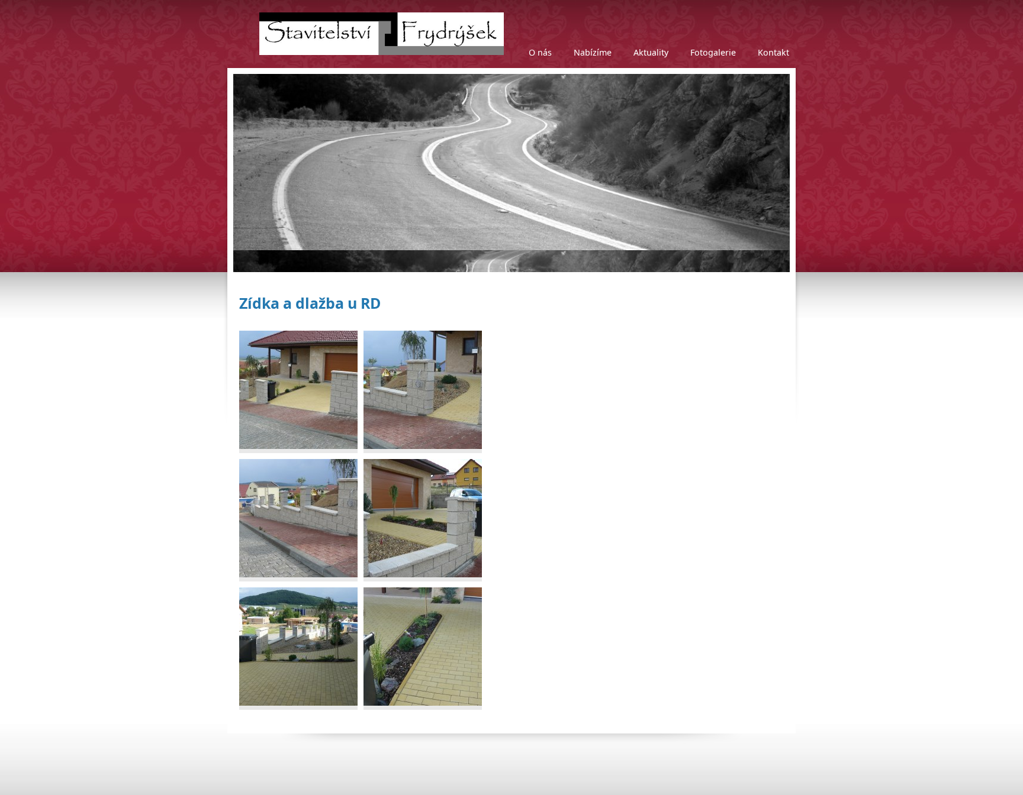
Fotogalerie (713, 52)
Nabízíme (593, 52)
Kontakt (773, 52)
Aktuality (650, 52)
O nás (540, 52)
